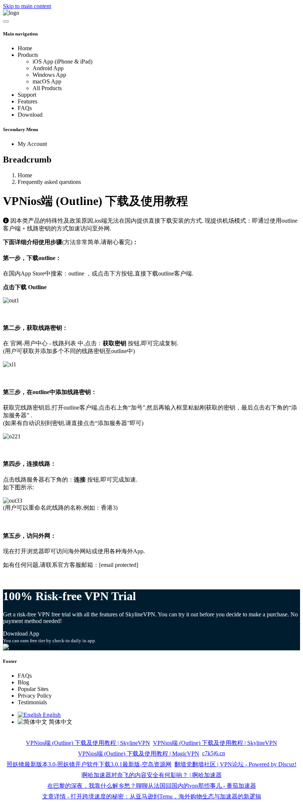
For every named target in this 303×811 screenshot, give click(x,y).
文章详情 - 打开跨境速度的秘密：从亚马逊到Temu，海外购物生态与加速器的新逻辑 (151, 796)
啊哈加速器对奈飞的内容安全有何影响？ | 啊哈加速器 (152, 775)
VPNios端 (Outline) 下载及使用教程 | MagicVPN (138, 753)
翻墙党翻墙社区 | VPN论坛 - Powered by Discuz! (235, 764)
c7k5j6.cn (213, 753)
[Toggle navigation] (6, 21)
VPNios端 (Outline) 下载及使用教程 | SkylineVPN (88, 743)
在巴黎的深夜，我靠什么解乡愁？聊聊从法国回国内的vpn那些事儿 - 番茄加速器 (151, 786)
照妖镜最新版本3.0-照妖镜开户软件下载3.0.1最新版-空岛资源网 (89, 764)
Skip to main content (27, 6)
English (51, 715)
